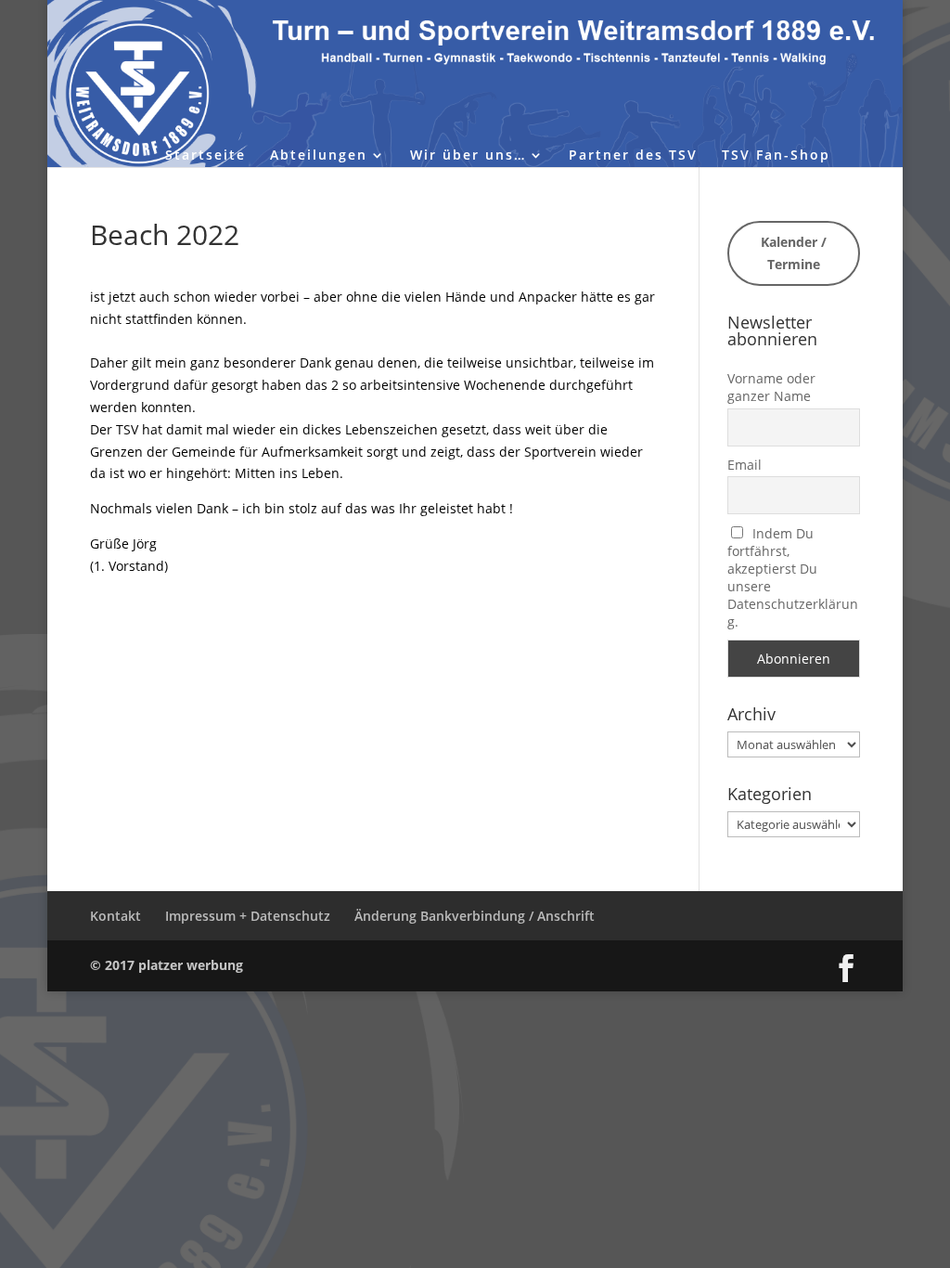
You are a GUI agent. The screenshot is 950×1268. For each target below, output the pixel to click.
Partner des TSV (633, 156)
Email (744, 464)
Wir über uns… (468, 156)
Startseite (205, 156)
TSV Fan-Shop (776, 156)
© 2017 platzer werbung (166, 965)
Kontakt (115, 916)
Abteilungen (318, 156)
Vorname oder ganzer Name (771, 387)
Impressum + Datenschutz (247, 916)
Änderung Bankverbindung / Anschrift (474, 916)
